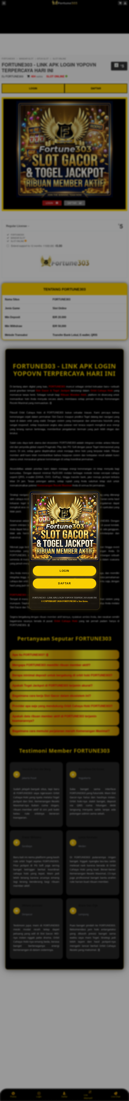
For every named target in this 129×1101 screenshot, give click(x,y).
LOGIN (64, 570)
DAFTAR (64, 583)
